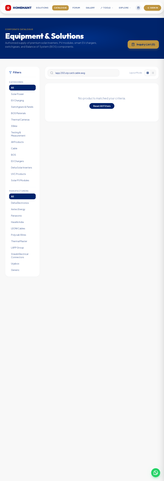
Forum (76, 8)
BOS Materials (18, 113)
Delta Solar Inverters (21, 167)
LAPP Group (17, 247)
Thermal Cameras (20, 119)
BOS (13, 154)
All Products (17, 141)
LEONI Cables (18, 228)
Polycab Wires (18, 234)
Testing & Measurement (18, 134)
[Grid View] (147, 72)
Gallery (90, 8)
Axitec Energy (18, 209)
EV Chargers (17, 161)
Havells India (17, 222)
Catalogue (60, 8)
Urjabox (15, 263)
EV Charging (17, 100)
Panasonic (16, 215)
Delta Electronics (20, 202)
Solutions (42, 8)
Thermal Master (19, 241)
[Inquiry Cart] (138, 8)
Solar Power (17, 94)
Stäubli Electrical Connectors (19, 255)
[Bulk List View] (152, 72)
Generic (15, 269)
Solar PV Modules (20, 180)
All (12, 87)
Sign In (154, 8)
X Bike (14, 125)
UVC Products (18, 173)
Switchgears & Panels (22, 106)
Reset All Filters (102, 106)
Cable (14, 148)
